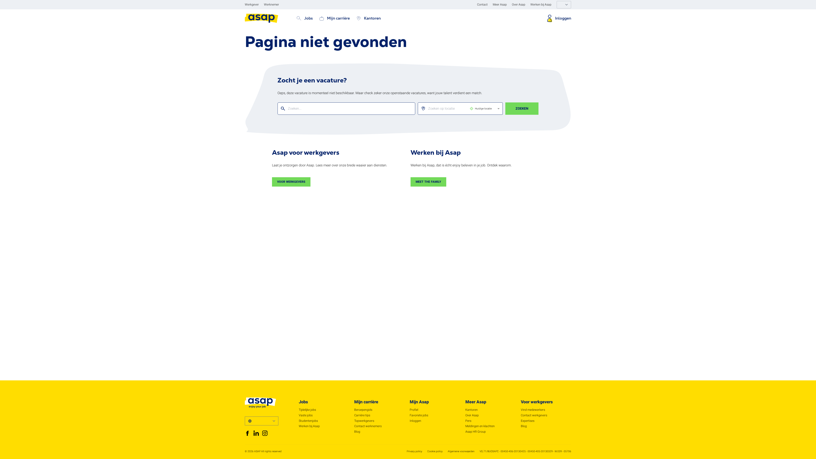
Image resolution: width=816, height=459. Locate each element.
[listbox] (457, 109)
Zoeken (522, 108)
